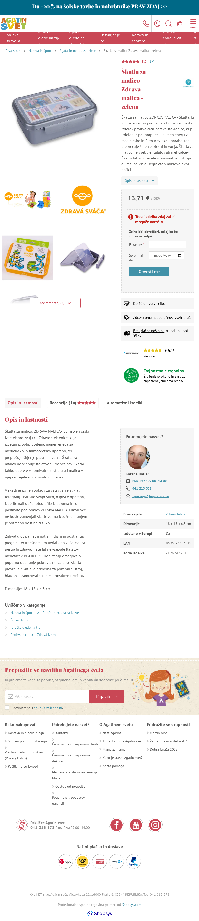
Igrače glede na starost (76, 37)
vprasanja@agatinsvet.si (150, 496)
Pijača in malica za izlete (77, 50)
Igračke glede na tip (48, 34)
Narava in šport (140, 37)
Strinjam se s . (37, 708)
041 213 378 (142, 488)
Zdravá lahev (46, 634)
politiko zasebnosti (48, 708)
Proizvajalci (20, 634)
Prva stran (13, 50)
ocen (153, 356)
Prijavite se (106, 696)
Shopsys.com (131, 905)
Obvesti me (149, 271)
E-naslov (136, 244)
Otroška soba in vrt (172, 34)
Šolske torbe (12, 37)
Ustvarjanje (110, 34)
